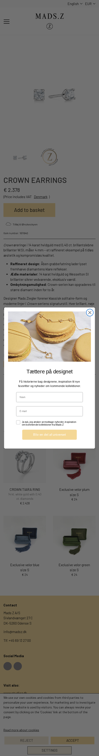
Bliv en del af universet (49, 434)
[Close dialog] (89, 312)
